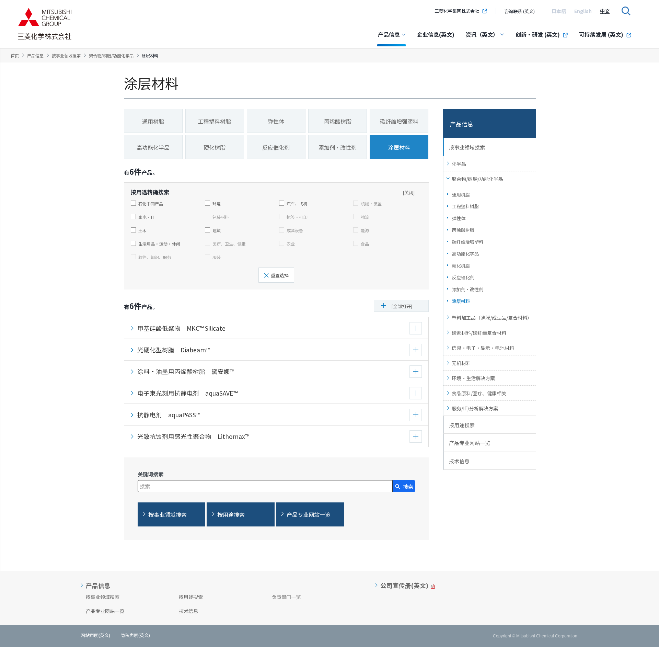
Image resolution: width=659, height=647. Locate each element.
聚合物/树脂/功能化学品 (477, 178)
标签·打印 (297, 216)
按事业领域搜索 (467, 147)
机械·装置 (371, 203)
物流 (365, 216)
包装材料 (220, 216)
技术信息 (459, 461)
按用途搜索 (462, 425)
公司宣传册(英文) (404, 585)
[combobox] (265, 486)
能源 (365, 230)
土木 (142, 230)
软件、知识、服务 (154, 257)
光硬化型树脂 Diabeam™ (173, 349)
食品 (365, 243)
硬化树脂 (461, 265)
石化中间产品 (150, 203)
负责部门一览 (286, 596)
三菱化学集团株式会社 (457, 11)
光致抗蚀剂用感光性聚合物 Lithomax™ (193, 436)
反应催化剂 (463, 277)
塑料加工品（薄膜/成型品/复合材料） (492, 317)
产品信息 (389, 34)
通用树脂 (461, 194)
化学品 (459, 163)
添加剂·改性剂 (467, 289)
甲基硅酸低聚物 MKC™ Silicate (181, 328)
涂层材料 (461, 301)
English (583, 11)
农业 (291, 243)
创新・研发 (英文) (538, 34)
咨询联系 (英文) (519, 11)
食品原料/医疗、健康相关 (479, 393)
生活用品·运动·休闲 (159, 243)
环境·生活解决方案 (473, 378)
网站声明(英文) (95, 635)
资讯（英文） (481, 34)
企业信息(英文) (435, 34)
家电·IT (146, 216)
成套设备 (295, 230)
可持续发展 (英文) (601, 34)
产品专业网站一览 (469, 442)
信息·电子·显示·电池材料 (483, 347)
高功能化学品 (465, 253)
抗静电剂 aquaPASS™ (168, 414)
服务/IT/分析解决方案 (475, 408)
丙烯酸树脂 (463, 230)
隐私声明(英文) (135, 635)
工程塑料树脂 (465, 206)
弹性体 (458, 218)
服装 (216, 257)
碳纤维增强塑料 (467, 242)
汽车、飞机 (297, 203)
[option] (559, 11)
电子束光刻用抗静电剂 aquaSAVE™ (187, 393)
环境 (216, 203)
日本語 (559, 11)
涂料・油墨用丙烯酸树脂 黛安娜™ (185, 371)
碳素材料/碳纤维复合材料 (479, 332)
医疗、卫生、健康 (228, 243)
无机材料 (461, 363)
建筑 (216, 230)
